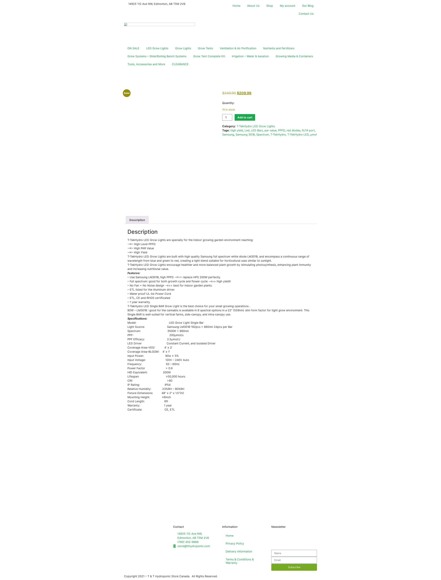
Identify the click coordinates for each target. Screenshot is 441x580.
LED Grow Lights (157, 48)
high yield (236, 130)
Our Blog (308, 5)
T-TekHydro (278, 134)
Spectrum (262, 134)
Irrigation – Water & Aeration (250, 56)
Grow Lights (183, 48)
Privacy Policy (235, 543)
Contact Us (306, 13)
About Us (253, 5)
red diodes (293, 130)
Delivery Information (239, 551)
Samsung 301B (245, 134)
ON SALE (133, 48)
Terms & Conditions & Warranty (240, 561)
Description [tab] (137, 220)
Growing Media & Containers (294, 56)
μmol (313, 134)
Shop (269, 5)
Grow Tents (205, 48)
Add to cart (244, 117)
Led (247, 130)
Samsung (228, 134)
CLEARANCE (180, 64)
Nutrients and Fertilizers (278, 48)
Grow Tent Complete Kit (209, 56)
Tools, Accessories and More (146, 64)
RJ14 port (308, 130)
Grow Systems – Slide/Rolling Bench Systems (156, 56)
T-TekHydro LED (298, 134)
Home (236, 5)
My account (287, 5)
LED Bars (257, 130)
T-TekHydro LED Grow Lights (256, 126)
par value (270, 130)
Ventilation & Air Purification (238, 48)
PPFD (281, 130)
